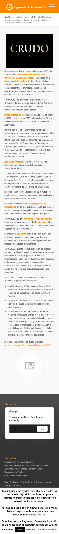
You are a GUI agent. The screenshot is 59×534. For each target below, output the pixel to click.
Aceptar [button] (20, 530)
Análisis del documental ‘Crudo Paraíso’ (27, 17)
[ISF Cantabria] (24, 6)
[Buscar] (43, 6)
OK (42, 429)
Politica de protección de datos (41, 529)
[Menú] (50, 6)
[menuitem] (43, 6)
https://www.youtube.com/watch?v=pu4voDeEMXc (29, 345)
